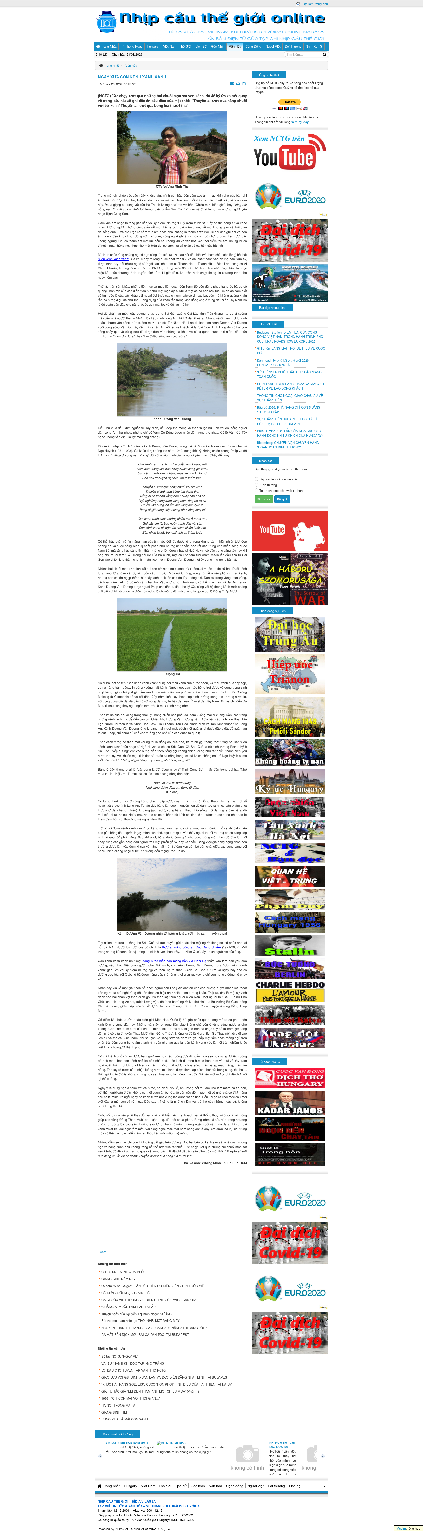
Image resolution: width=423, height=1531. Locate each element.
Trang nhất (111, 1485)
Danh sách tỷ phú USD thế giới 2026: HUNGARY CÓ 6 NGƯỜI (283, 362)
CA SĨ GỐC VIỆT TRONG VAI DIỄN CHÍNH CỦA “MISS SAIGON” (148, 1299)
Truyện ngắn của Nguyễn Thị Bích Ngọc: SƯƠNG (136, 1313)
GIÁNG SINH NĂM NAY (118, 1278)
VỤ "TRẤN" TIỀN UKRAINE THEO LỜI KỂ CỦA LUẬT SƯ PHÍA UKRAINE (287, 421)
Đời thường (276, 1485)
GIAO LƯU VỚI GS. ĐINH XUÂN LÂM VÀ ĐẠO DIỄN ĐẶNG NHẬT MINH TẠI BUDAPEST (165, 1377)
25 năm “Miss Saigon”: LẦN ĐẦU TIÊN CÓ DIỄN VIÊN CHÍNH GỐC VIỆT (153, 1286)
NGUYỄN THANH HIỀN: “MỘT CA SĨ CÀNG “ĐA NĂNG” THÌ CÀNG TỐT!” (154, 1327)
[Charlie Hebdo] (290, 991)
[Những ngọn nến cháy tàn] (290, 1128)
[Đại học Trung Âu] (290, 633)
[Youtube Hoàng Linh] (290, 530)
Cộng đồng (234, 1485)
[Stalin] (290, 945)
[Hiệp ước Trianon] (290, 674)
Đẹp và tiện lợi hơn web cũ (278, 479)
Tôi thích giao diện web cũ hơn (281, 490)
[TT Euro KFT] (290, 282)
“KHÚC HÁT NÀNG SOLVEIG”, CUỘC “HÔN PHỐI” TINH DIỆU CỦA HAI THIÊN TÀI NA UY (166, 1384)
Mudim (401, 1528)
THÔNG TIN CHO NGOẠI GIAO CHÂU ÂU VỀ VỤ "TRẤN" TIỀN (290, 397)
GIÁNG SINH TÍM (114, 1412)
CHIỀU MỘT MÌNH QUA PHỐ (122, 1271)
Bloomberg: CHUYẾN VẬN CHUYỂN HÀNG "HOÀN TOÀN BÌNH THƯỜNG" (288, 444)
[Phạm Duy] (290, 898)
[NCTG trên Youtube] (290, 151)
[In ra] (238, 83)
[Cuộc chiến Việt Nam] (290, 806)
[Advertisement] (172, 1201)
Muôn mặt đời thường (118, 1434)
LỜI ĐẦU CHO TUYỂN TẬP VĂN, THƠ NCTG (133, 1370)
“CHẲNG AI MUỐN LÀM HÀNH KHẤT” (128, 1306)
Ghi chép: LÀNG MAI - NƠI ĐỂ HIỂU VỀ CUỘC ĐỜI (291, 350)
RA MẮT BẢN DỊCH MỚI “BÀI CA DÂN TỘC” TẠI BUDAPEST (145, 1334)
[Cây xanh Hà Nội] (290, 829)
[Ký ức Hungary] (290, 781)
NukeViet (121, 1528)
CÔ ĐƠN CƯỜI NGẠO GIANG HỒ (125, 1292)
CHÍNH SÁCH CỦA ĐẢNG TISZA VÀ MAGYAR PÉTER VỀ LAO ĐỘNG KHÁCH (290, 386)
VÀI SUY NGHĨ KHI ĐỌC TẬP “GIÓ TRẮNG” (133, 1363)
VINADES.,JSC (160, 1528)
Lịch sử (181, 1485)
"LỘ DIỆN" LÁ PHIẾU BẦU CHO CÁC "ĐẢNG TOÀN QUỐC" (289, 374)
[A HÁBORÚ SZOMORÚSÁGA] (290, 578)
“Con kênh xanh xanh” (113, 259)
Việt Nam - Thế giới (156, 1485)
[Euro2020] (290, 194)
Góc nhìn (198, 1485)
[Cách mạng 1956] (290, 922)
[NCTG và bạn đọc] (290, 852)
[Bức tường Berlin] (290, 968)
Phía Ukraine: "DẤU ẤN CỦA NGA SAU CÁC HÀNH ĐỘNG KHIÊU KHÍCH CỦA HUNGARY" (290, 433)
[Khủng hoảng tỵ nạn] (290, 752)
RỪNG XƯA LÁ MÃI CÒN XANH (124, 1419)
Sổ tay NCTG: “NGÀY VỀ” (119, 1356)
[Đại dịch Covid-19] (290, 239)
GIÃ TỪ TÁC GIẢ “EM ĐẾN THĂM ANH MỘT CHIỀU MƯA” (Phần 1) (150, 1391)
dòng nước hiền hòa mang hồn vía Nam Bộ (174, 960)
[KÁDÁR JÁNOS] (290, 1102)
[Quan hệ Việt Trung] (290, 875)
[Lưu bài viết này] (244, 83)
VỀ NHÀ (130, 1442)
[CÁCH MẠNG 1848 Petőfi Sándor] (290, 716)
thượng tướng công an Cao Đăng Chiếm (191, 947)
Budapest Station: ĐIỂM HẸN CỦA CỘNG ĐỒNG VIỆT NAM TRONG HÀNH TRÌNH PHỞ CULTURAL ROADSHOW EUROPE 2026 (290, 337)
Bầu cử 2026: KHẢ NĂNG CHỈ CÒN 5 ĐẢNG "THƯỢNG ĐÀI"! (288, 409)
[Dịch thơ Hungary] (290, 1077)
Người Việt (255, 1485)
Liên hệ (295, 1485)
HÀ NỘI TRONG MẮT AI (118, 1405)
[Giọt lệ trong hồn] (290, 1154)
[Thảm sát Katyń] (290, 1014)
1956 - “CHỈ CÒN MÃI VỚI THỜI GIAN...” (130, 1398)
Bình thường (268, 485)
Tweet (102, 1251)
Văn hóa (215, 1485)
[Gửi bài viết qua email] (232, 83)
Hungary (130, 1485)
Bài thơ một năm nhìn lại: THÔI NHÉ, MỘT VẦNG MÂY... (141, 1320)
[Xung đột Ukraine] (290, 1037)
